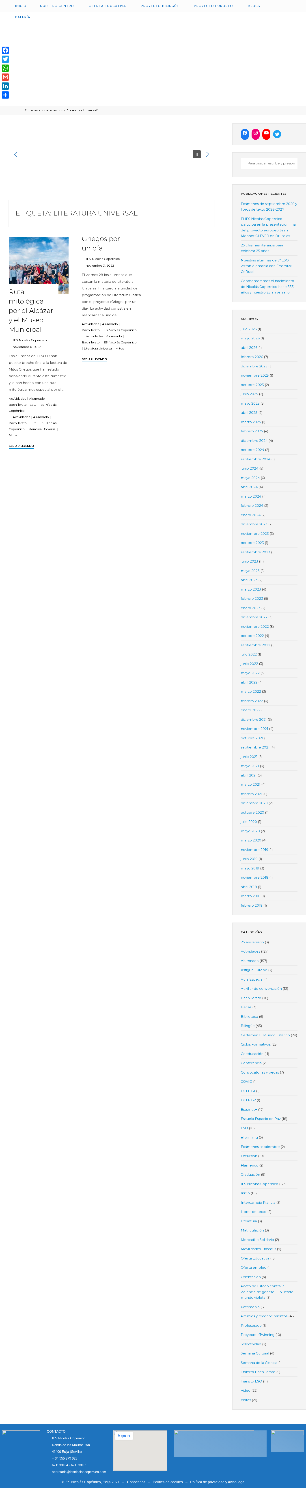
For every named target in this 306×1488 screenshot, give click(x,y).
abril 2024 (249, 487)
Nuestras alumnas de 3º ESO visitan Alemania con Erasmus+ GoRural (267, 266)
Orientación (251, 1277)
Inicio (245, 1193)
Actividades (17, 398)
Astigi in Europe (254, 970)
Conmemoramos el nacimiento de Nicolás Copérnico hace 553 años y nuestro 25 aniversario (267, 286)
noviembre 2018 (254, 877)
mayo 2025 (250, 403)
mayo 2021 (250, 766)
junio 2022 (249, 664)
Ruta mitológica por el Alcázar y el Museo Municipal (31, 311)
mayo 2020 (250, 831)
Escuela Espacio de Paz (261, 1119)
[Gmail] (5, 77)
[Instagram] (256, 133)
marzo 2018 (251, 896)
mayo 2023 (250, 571)
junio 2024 (249, 468)
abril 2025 (249, 412)
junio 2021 (249, 757)
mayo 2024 (250, 478)
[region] (112, 154)
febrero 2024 (252, 505)
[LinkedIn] (5, 86)
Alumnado (37, 398)
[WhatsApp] (5, 68)
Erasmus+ (249, 1109)
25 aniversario (252, 942)
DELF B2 (248, 1100)
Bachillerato (18, 404)
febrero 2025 (252, 431)
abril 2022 (249, 682)
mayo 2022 (250, 673)
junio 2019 (249, 859)
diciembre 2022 (254, 617)
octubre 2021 (252, 738)
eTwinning (249, 1137)
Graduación (250, 1174)
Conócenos (136, 1482)
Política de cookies (168, 1482)
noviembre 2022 (255, 626)
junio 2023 (249, 561)
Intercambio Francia (258, 1202)
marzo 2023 (251, 589)
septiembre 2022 (255, 645)
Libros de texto (253, 1212)
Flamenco (249, 1165)
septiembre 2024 (255, 459)
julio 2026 (249, 329)
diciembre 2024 (254, 440)
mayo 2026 (250, 338)
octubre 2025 (252, 385)
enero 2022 (250, 710)
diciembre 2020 (254, 803)
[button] (15, 154)
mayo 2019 (250, 868)
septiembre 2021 (255, 747)
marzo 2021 (250, 784)
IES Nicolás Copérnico (120, 330)
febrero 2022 (252, 701)
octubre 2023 (252, 543)
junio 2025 (249, 394)
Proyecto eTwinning (257, 1335)
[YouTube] (266, 133)
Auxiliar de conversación (261, 988)
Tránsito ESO (251, 1381)
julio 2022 (249, 654)
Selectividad (251, 1344)
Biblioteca (249, 1016)
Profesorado (251, 1325)
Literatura (249, 1221)
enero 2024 (251, 515)
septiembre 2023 (255, 552)
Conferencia (251, 1063)
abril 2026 (249, 347)
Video (245, 1390)
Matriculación (252, 1230)
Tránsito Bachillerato (258, 1372)
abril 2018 (249, 887)
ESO (33, 404)
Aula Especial (252, 979)
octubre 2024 (252, 450)
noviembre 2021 (254, 729)
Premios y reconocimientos (264, 1316)
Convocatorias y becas (260, 1072)
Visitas (246, 1400)
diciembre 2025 (254, 366)
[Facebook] (245, 133)
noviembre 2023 (255, 533)
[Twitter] (277, 134)
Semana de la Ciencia (259, 1363)
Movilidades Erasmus (258, 1249)
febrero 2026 (252, 357)
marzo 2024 (251, 496)
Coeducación (252, 1054)
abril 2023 (249, 580)
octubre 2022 (252, 636)
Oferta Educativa (255, 1258)
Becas (246, 1007)
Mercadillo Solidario (257, 1240)
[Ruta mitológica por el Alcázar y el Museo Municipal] (39, 265)
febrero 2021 (251, 794)
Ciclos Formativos (256, 1044)
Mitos (13, 435)
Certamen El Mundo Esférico (265, 1035)
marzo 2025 (251, 422)
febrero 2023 (252, 598)
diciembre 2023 (254, 524)
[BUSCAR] (243, 164)
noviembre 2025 (255, 375)
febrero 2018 (252, 905)
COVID (246, 1081)
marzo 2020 (251, 840)
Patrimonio (250, 1307)
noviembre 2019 (254, 850)
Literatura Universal (42, 429)
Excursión (249, 1156)
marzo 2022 (251, 691)
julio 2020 (249, 821)
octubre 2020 (252, 812)
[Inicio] (18, 110)
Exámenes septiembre (260, 1147)
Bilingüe (248, 1026)
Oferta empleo (253, 1267)
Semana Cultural (255, 1353)
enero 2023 (250, 608)
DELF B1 (248, 1091)
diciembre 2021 (254, 719)
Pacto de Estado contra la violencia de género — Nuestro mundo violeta (267, 1292)
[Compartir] (5, 95)
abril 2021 (249, 775)
